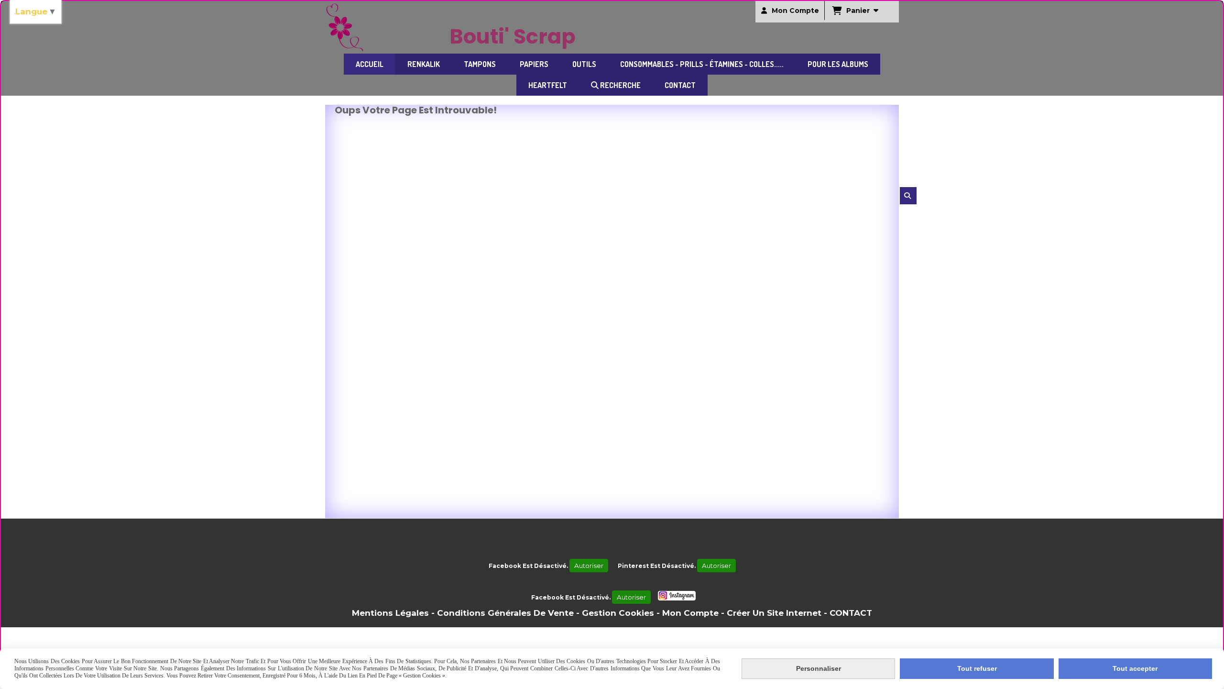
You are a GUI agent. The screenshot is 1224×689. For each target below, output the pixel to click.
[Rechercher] (908, 195)
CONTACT (851, 613)
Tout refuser (977, 668)
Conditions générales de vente (505, 613)
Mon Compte (690, 613)
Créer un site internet (774, 613)
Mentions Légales (390, 613)
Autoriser (588, 565)
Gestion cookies (618, 613)
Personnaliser (818, 668)
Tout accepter (1135, 668)
